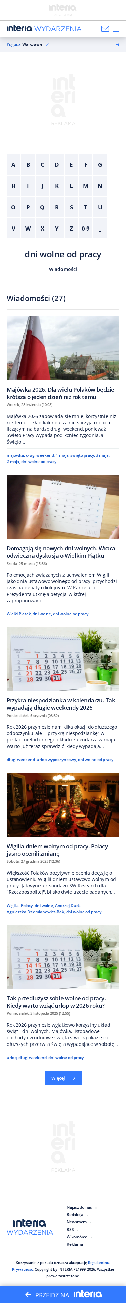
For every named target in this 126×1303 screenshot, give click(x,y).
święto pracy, (82, 455)
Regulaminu (98, 1262)
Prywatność (22, 1269)
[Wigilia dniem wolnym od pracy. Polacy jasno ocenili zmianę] (63, 814)
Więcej (58, 1078)
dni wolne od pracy (63, 254)
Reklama (75, 1244)
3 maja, (103, 455)
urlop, (12, 1057)
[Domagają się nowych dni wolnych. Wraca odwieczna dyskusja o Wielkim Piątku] (63, 516)
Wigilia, (13, 905)
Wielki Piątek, (19, 614)
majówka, (16, 455)
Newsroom (77, 1222)
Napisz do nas (79, 1207)
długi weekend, (40, 455)
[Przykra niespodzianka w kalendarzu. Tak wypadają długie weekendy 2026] (63, 669)
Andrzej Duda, (68, 905)
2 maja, (13, 461)
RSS (70, 1229)
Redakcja (75, 1214)
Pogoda (14, 44)
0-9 (86, 228)
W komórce (77, 1237)
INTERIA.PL (68, 1269)
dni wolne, (42, 614)
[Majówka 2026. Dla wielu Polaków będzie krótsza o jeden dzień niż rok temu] (63, 358)
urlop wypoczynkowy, (57, 759)
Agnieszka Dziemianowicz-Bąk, (36, 912)
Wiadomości (63, 269)
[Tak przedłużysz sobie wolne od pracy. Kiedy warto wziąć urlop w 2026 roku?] (63, 967)
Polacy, (27, 905)
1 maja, (62, 455)
